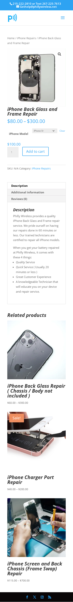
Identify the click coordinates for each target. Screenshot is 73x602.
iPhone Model (18, 134)
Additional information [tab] (27, 192)
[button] (59, 54)
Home (11, 38)
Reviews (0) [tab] (19, 199)
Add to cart (35, 151)
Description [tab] (19, 186)
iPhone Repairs (26, 38)
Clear (62, 130)
